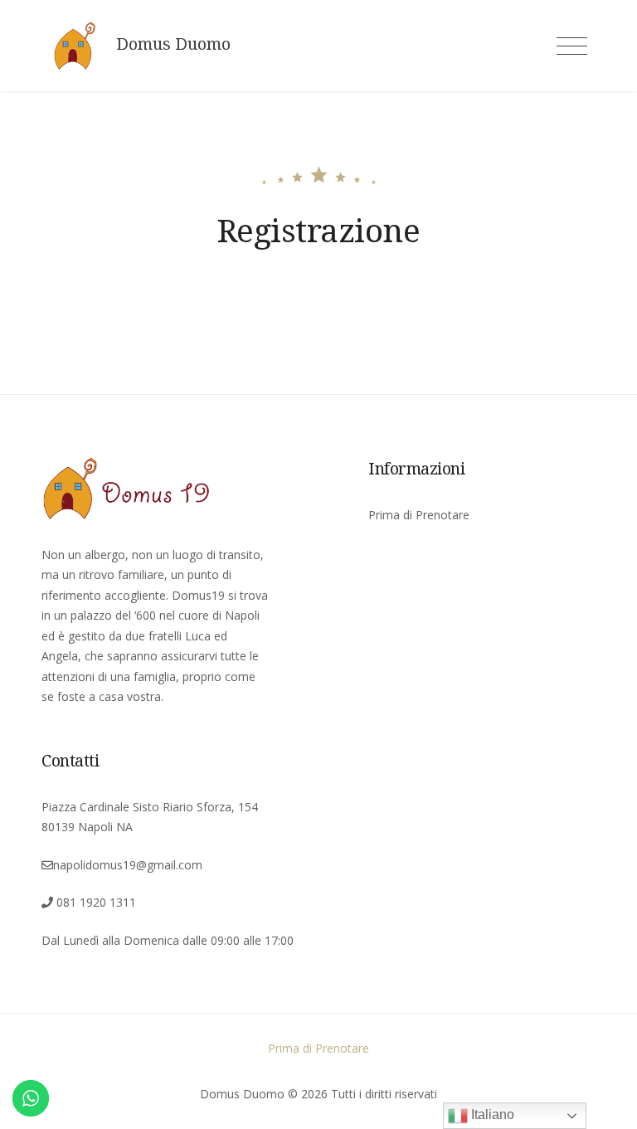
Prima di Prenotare (418, 515)
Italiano (491, 1114)
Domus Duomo (173, 44)
